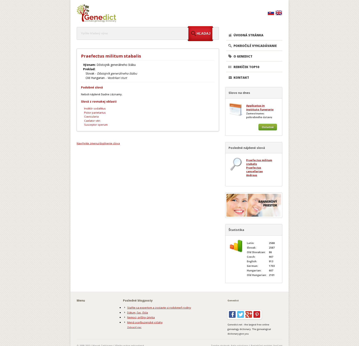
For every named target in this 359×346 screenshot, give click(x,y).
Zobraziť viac (134, 327)
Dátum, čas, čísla (137, 312)
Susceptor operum (96, 124)
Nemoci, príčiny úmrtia (141, 317)
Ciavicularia (91, 116)
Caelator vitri (92, 121)
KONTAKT (241, 77)
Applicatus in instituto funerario (260, 108)
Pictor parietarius (95, 112)
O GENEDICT (243, 56)
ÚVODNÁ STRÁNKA (248, 35)
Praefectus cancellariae (254, 169)
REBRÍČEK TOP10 (246, 67)
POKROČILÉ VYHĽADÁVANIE (255, 46)
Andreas (251, 175)
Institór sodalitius (95, 108)
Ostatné (268, 127)
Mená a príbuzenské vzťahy (145, 322)
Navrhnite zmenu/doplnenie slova (98, 143)
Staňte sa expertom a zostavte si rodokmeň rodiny (159, 307)
